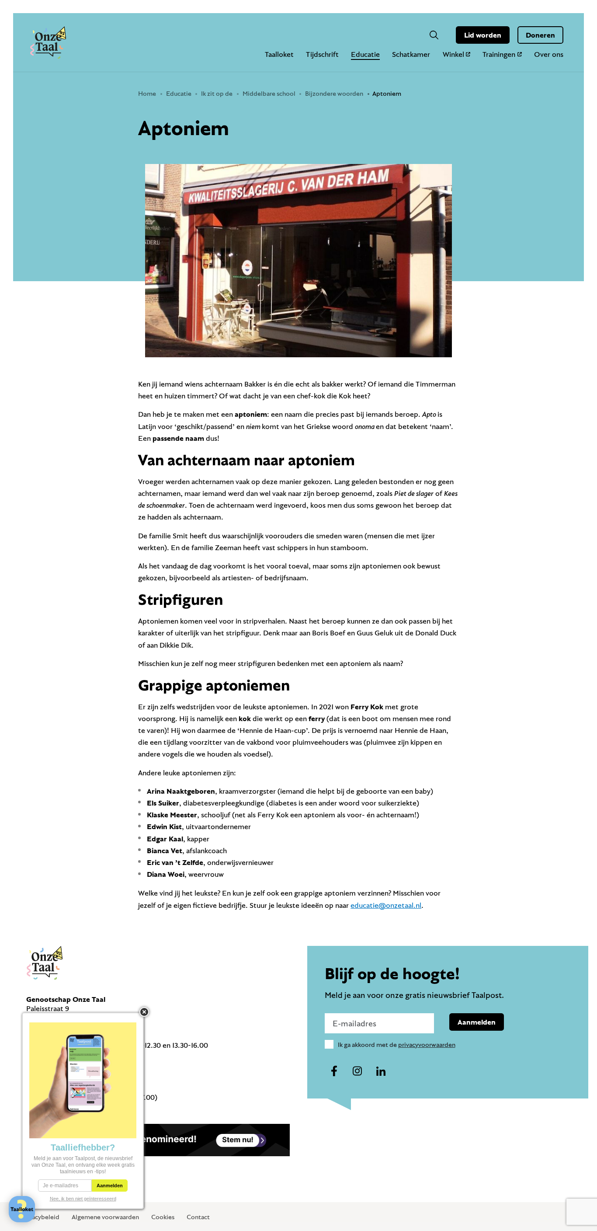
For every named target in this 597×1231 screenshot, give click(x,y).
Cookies (162, 1217)
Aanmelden (477, 1021)
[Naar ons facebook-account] (334, 1071)
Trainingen (498, 54)
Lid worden (482, 34)
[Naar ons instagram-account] (357, 1071)
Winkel (453, 54)
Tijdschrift (322, 54)
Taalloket (279, 54)
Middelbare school (269, 93)
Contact (198, 1217)
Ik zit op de (217, 93)
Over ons (548, 54)
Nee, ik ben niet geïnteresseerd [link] (83, 1198)
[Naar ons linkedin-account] (380, 1071)
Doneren (540, 34)
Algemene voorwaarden (105, 1217)
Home (147, 93)
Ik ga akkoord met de (396, 1044)
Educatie (365, 54)
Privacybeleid (40, 1217)
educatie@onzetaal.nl (386, 905)
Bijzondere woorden (334, 93)
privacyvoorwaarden (426, 1044)
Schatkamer (411, 54)
